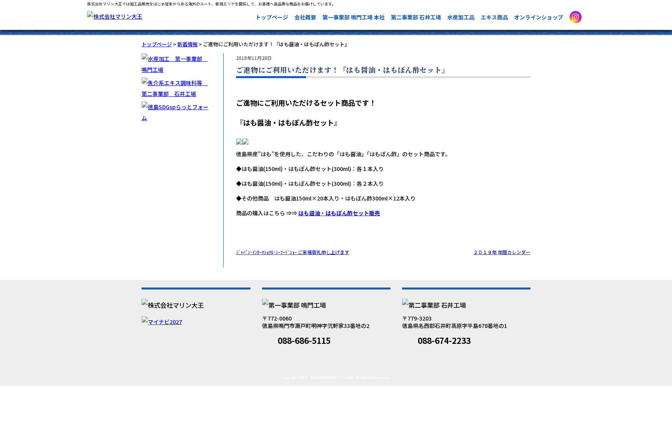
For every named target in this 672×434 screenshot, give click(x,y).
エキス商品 (494, 17)
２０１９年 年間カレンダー (501, 252)
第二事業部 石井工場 (416, 17)
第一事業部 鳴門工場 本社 (353, 17)
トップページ (272, 17)
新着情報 (187, 44)
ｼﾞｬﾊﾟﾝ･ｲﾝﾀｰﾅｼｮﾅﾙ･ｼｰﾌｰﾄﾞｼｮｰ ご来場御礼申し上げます (292, 252)
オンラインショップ (538, 17)
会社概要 (305, 17)
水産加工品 (460, 17)
